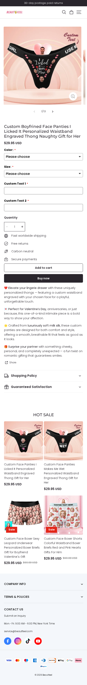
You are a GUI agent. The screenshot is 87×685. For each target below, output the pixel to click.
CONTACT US (11, 590)
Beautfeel (47, 674)
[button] (64, 12)
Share (12, 362)
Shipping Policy (13, 603)
